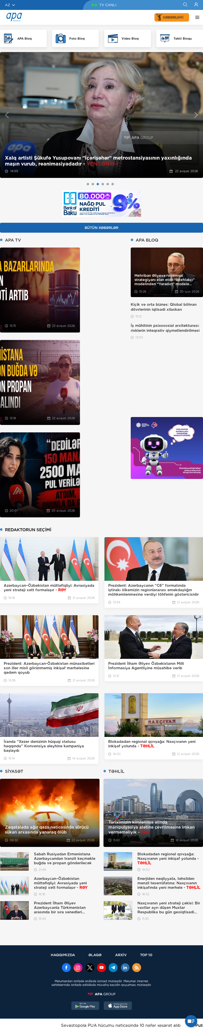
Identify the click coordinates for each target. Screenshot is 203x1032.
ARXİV (121, 955)
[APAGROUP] (101, 994)
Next (196, 115)
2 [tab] (93, 184)
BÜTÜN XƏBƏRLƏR (101, 228)
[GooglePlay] (85, 1006)
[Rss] (136, 968)
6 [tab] (112, 184)
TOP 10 (146, 955)
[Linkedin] (125, 968)
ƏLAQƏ (95, 955)
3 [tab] (98, 184)
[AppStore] (118, 1006)
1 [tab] (88, 184)
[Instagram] (78, 968)
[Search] (185, 4)
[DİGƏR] (196, 17)
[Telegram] (113, 968)
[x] (89, 968)
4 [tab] (103, 184)
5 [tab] (107, 184)
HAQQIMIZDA (63, 955)
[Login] (196, 4)
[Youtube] (101, 968)
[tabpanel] (101, 115)
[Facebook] (66, 968)
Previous (7, 115)
